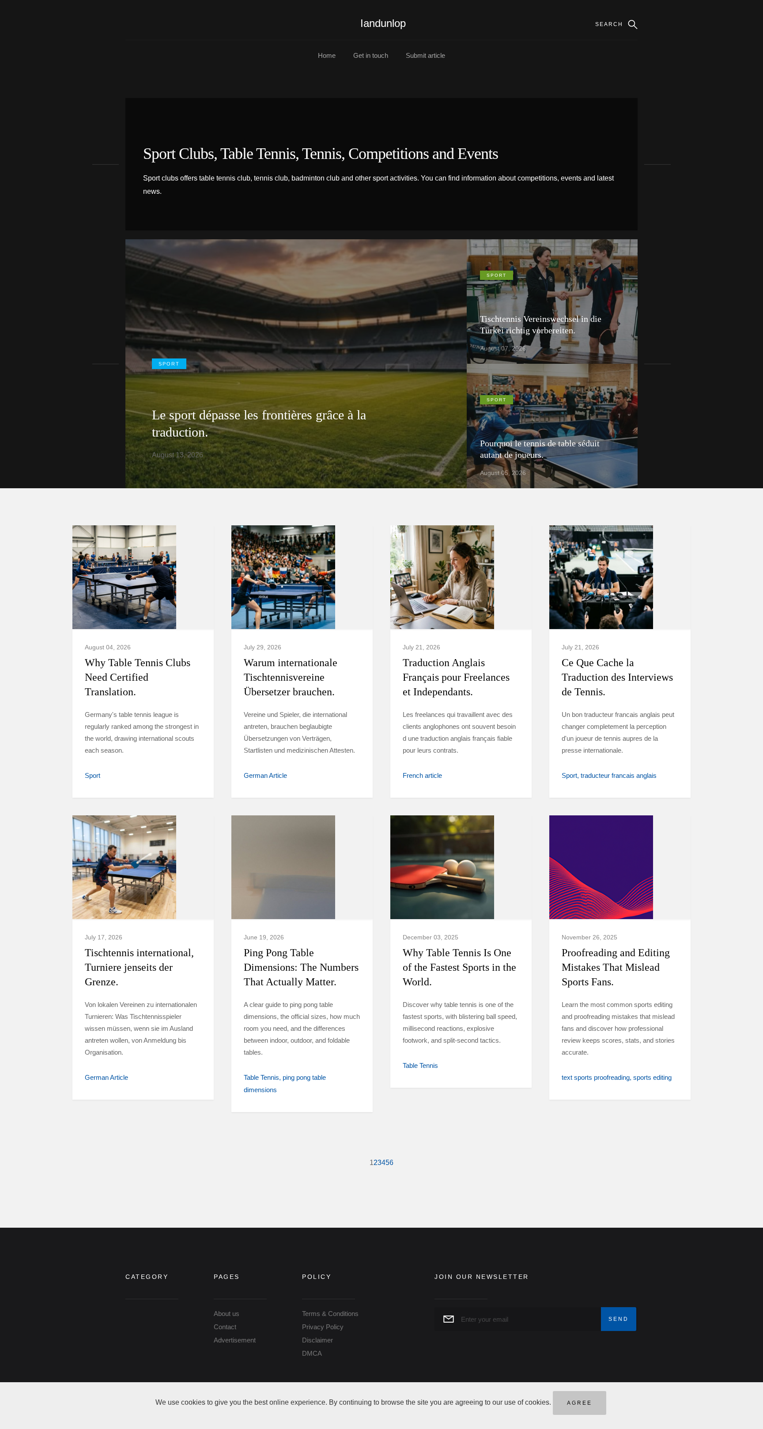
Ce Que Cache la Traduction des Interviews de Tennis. (617, 677)
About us (226, 1313)
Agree (579, 1403)
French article (422, 775)
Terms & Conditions (330, 1313)
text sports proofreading (596, 1077)
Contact (225, 1327)
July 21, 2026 (421, 647)
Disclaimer (317, 1340)
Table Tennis (261, 1077)
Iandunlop (383, 23)
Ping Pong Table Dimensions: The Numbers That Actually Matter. (301, 967)
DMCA (312, 1353)
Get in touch (370, 55)
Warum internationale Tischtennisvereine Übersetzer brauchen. (290, 677)
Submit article (425, 55)
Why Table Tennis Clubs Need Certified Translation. (137, 677)
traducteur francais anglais (619, 775)
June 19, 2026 (264, 937)
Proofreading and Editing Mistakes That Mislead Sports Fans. (616, 967)
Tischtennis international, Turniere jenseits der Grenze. (139, 967)
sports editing (652, 1077)
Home (327, 55)
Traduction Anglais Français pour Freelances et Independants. (456, 677)
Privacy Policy (323, 1327)
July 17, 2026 (103, 937)
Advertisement (235, 1340)
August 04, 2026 (108, 647)
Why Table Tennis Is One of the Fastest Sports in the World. (459, 967)
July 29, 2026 (262, 647)
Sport (169, 363)
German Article (265, 775)
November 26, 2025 (589, 937)
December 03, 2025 (430, 937)
